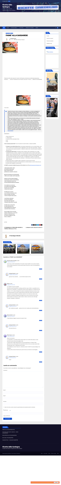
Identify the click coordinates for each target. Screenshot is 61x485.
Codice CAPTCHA (6, 415)
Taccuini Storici (10, 130)
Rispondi (40, 300)
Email (4, 395)
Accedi (48, 35)
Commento (5, 370)
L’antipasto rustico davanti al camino (33, 227)
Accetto (56, 482)
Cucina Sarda (14, 27)
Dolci (37, 246)
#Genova (19, 39)
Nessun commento (50, 89)
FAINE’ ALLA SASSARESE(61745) (8, 429)
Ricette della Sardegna (11, 447)
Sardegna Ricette (13, 38)
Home (8, 27)
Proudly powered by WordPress (6, 453)
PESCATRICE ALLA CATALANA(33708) (9, 435)
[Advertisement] (30, 19)
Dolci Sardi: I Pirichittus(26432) (7, 437)
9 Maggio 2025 (50, 112)
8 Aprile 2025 (50, 86)
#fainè (17, 39)
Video (37, 27)
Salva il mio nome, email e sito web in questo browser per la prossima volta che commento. (20, 407)
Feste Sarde (9, 246)
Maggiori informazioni (50, 482)
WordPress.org (49, 43)
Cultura (21, 27)
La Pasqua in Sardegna (51, 84)
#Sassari (22, 39)
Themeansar (18, 453)
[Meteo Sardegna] (50, 51)
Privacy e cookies (30, 27)
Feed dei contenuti (50, 38)
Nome (4, 390)
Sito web (4, 401)
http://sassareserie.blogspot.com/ (35, 165)
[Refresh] (10, 410)
